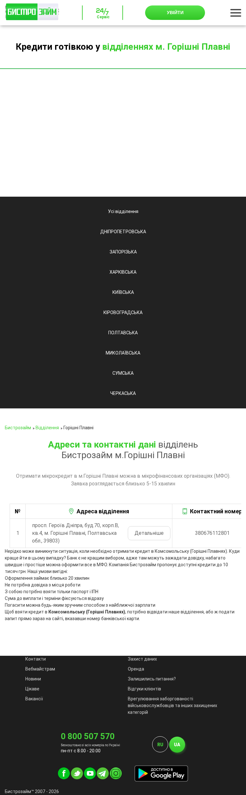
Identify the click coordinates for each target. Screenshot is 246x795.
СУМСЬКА (123, 373)
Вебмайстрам (40, 668)
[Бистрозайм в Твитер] (77, 777)
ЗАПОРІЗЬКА (123, 251)
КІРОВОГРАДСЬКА (123, 312)
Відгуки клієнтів (144, 688)
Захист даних (142, 659)
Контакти (35, 659)
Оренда (136, 668)
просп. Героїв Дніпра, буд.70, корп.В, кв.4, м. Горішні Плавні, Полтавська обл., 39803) (75, 533)
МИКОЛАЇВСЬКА (123, 352)
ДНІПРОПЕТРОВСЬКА (123, 231)
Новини (33, 678)
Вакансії (34, 698)
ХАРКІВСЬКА (123, 272)
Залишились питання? (152, 678)
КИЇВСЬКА (123, 292)
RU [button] (160, 744)
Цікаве (32, 688)
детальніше (149, 533)
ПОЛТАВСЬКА (123, 332)
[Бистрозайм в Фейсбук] (64, 777)
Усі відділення (123, 211)
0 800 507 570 (88, 736)
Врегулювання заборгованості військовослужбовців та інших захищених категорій (172, 705)
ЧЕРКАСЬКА (123, 393)
